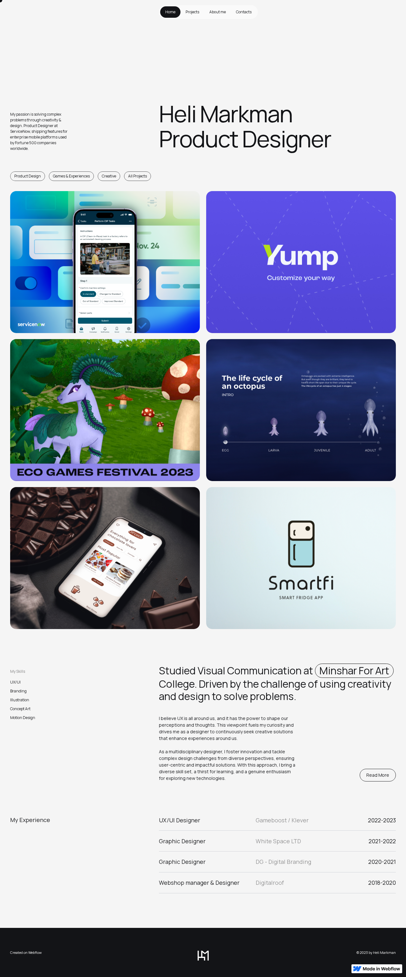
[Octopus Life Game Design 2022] (301, 410)
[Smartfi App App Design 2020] (301, 558)
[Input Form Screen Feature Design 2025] (105, 262)
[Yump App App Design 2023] (301, 262)
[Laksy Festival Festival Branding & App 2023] (105, 410)
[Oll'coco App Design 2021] (105, 558)
